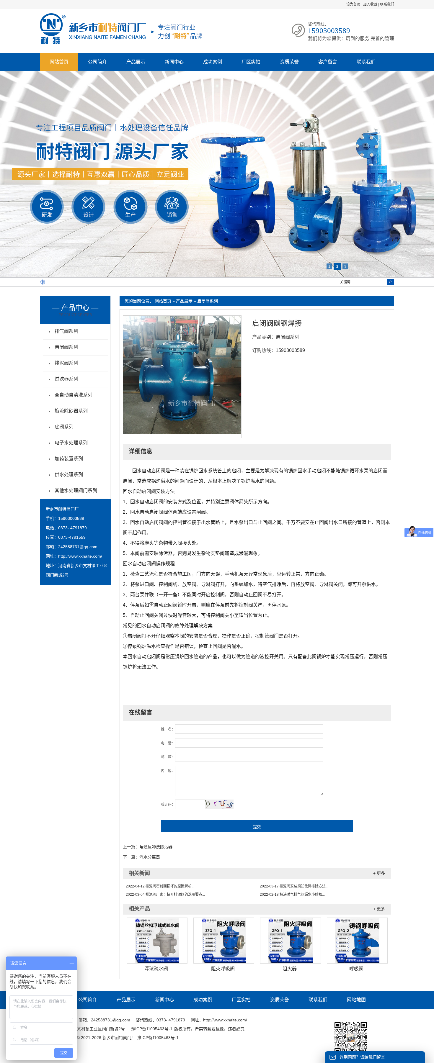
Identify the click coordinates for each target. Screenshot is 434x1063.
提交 (257, 827)
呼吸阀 (356, 968)
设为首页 (353, 4)
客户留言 (327, 61)
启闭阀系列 (207, 301)
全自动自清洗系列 (73, 394)
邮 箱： (168, 757)
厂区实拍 (251, 61)
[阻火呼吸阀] (223, 941)
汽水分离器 (149, 857)
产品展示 (135, 61)
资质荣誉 (289, 61)
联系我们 (387, 4)
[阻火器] (290, 941)
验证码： (168, 804)
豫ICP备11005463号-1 (151, 1028)
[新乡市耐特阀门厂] (121, 43)
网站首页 (59, 61)
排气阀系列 (66, 331)
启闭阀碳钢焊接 (277, 323)
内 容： (168, 771)
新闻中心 (174, 61)
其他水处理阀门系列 (76, 490)
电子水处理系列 (71, 442)
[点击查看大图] (182, 432)
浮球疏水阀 (156, 968)
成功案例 (212, 61)
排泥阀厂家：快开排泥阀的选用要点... (165, 894)
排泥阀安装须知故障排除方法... (294, 886)
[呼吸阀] (357, 941)
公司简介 (97, 61)
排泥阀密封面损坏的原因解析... (160, 886)
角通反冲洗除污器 (155, 846)
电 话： (168, 743)
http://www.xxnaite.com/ (80, 556)
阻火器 (290, 968)
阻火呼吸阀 (223, 968)
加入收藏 (370, 4)
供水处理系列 (69, 474)
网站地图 (356, 999)
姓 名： (168, 729)
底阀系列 (64, 426)
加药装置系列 (69, 458)
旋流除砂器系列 (71, 410)
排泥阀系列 (66, 363)
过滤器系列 (66, 378)
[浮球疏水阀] (157, 941)
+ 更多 (379, 873)
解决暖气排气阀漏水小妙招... (292, 894)
